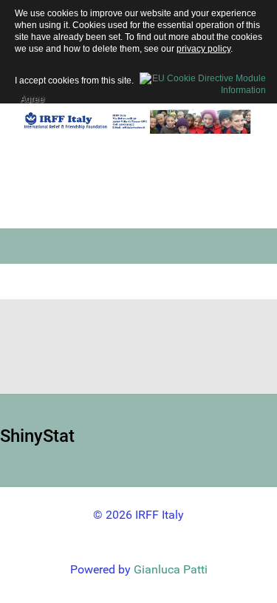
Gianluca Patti (171, 569)
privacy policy (203, 49)
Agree (32, 97)
